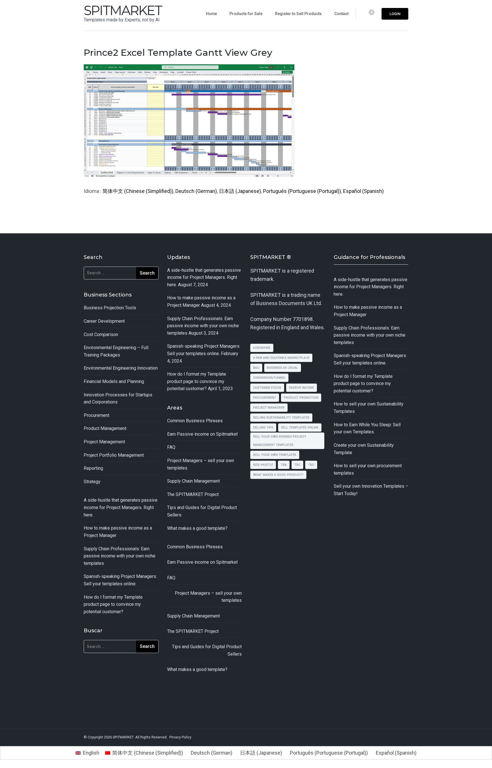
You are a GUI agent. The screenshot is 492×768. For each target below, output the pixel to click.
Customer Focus (267, 388)
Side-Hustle (263, 465)
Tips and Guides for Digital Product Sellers (207, 650)
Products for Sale (246, 13)
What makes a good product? (278, 475)
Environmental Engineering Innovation (121, 368)
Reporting (93, 468)
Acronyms (261, 348)
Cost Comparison (101, 334)
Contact (341, 13)
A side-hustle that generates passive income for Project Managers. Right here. (120, 507)
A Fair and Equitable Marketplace (281, 358)
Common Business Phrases (195, 420)
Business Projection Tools (110, 307)
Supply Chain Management (193, 481)
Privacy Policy (180, 737)
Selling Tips (263, 427)
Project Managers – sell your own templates (208, 596)
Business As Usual (282, 368)
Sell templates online (300, 427)
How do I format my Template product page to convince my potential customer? (113, 604)
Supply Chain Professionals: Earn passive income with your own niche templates (119, 556)
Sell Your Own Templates (274, 455)
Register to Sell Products (298, 13)
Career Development (104, 321)
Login (395, 14)
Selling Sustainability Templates (281, 417)
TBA (284, 465)
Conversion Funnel (269, 378)
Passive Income (301, 388)
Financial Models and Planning (114, 381)
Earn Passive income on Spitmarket (202, 434)
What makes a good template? (197, 528)
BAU (256, 368)
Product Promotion (301, 398)
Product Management (105, 428)
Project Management (104, 441)
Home (211, 13)
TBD (311, 465)
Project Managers (269, 407)
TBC (297, 465)
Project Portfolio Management (114, 455)
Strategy (92, 481)
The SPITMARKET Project (193, 494)
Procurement (96, 415)
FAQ (171, 447)
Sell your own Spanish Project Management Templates (279, 441)
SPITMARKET (123, 10)
